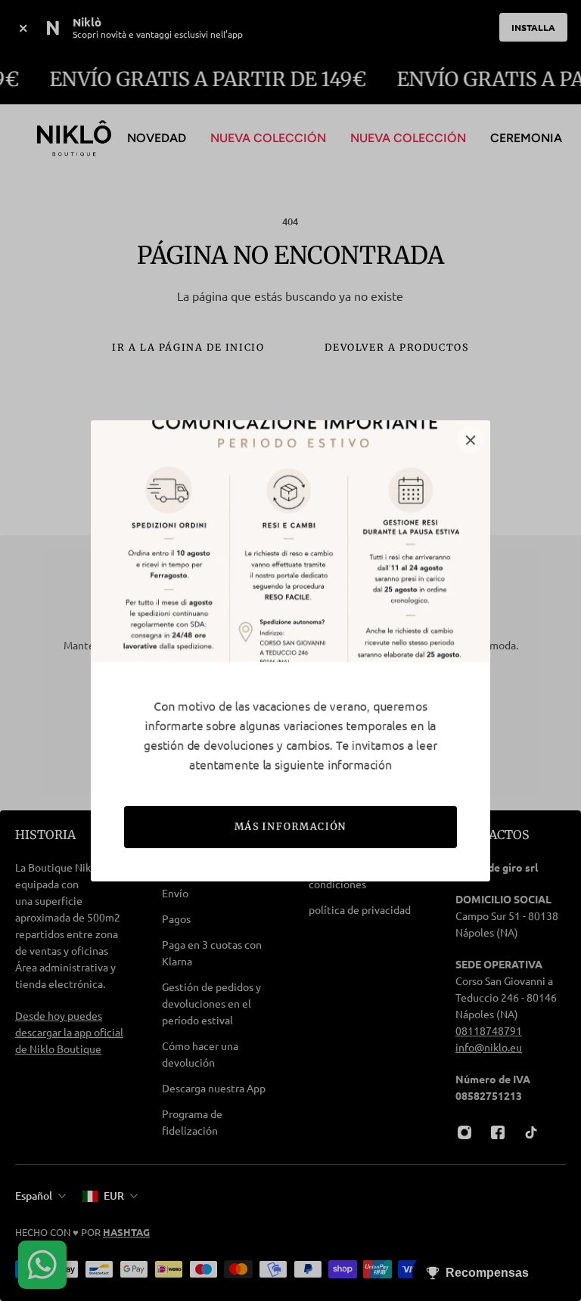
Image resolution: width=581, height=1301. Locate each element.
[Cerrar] (470, 440)
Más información (291, 826)
